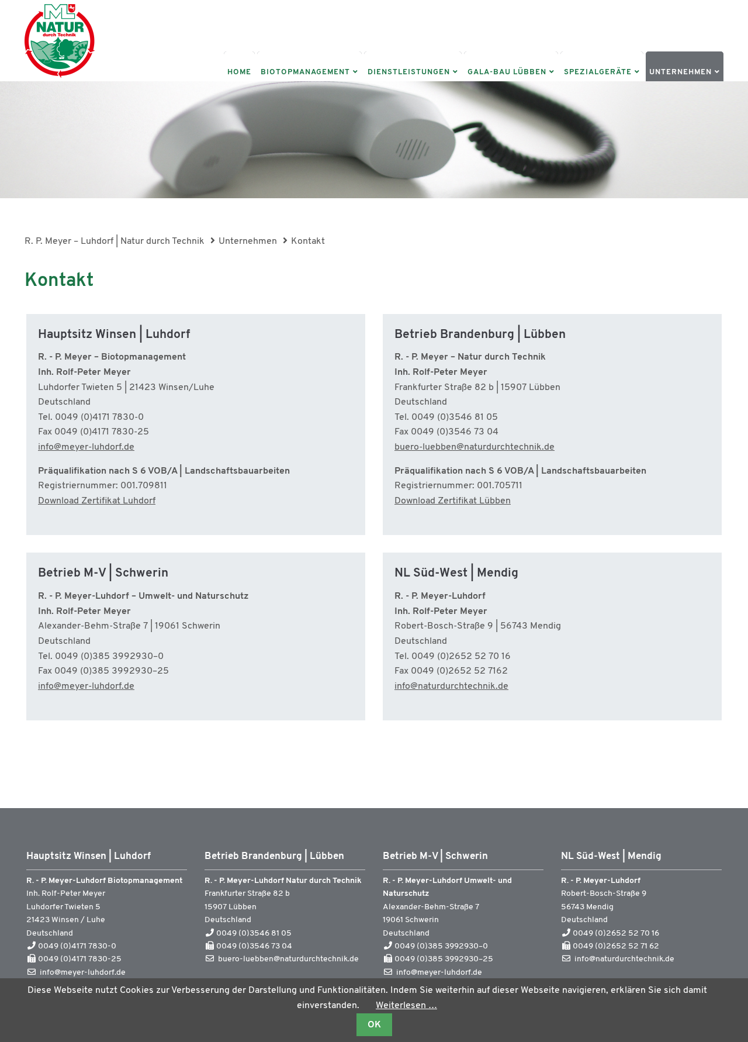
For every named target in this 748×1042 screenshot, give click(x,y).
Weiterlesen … (406, 1005)
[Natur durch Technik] (60, 79)
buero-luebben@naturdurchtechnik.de (474, 447)
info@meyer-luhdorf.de (86, 447)
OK (374, 1025)
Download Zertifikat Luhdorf (96, 501)
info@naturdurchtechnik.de (451, 686)
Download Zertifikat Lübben (452, 501)
